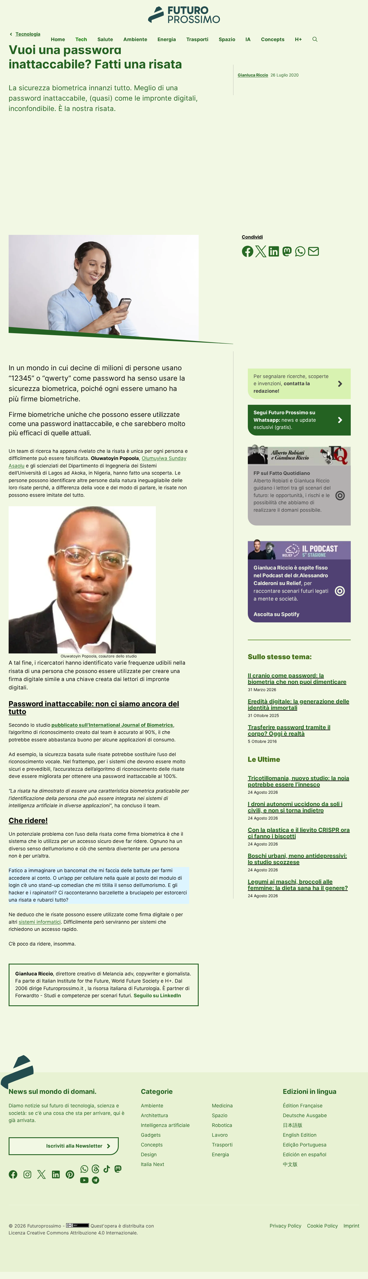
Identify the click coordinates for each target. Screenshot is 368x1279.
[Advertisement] (184, 174)
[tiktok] (106, 1169)
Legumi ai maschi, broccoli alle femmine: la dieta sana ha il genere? (298, 884)
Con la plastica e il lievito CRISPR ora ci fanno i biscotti (299, 833)
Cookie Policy (322, 1226)
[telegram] (95, 1180)
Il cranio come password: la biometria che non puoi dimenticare (297, 678)
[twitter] (41, 1175)
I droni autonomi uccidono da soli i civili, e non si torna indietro (295, 807)
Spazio (227, 39)
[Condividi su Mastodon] (287, 255)
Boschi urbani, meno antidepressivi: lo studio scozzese (297, 859)
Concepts (273, 39)
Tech (81, 39)
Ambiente (135, 39)
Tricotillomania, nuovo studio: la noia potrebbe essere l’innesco (298, 781)
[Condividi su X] (261, 255)
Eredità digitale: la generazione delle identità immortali (298, 704)
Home (58, 39)
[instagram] (27, 1175)
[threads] (95, 1169)
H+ (298, 39)
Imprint (351, 1226)
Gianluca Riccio (253, 74)
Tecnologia (28, 34)
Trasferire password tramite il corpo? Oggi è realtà (289, 730)
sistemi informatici (40, 922)
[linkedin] (55, 1175)
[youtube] (84, 1180)
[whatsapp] (84, 1169)
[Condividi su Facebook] (248, 255)
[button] (315, 39)
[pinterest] (70, 1175)
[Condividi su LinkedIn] (274, 255)
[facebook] (13, 1175)
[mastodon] (118, 1169)
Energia (167, 39)
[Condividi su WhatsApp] (301, 255)
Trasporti (197, 39)
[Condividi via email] (313, 255)
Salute (105, 39)
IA (248, 39)
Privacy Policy (285, 1226)
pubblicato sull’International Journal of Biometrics (112, 725)
